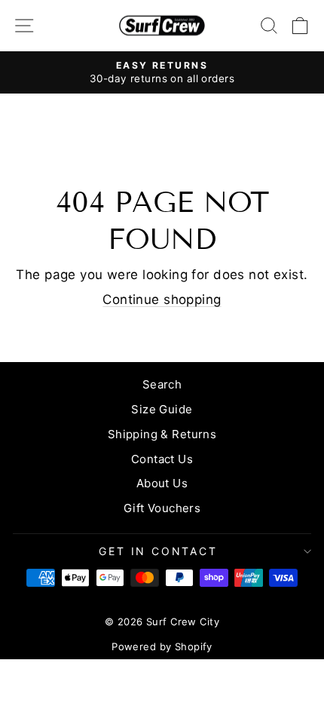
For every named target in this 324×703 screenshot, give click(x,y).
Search (162, 384)
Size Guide (161, 409)
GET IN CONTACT (158, 551)
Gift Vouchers (162, 508)
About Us (162, 483)
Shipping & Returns (162, 434)
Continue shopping (161, 299)
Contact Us (162, 459)
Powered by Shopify (162, 646)
